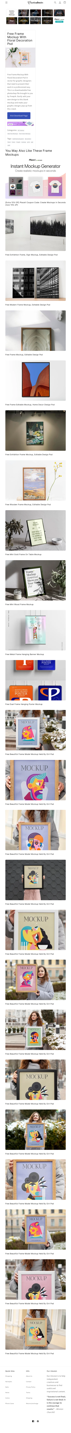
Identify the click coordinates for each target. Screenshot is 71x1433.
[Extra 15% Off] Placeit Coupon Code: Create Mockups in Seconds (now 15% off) (35, 203)
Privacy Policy (30, 1387)
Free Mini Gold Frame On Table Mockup (23, 554)
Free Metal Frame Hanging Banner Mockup (24, 654)
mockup (23, 142)
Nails (7, 1387)
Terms (28, 1392)
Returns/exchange (32, 1403)
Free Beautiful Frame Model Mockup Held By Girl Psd (29, 754)
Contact (28, 1382)
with (9, 145)
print (28, 142)
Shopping (8, 1376)
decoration (28, 139)
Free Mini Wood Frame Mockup (19, 604)
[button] (6, 2)
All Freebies (21, 130)
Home (7, 1392)
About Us (29, 1376)
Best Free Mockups (13, 133)
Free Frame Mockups (24, 133)
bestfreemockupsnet (18, 139)
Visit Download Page (19, 115)
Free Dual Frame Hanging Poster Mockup (24, 704)
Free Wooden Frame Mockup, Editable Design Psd (28, 504)
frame (13, 142)
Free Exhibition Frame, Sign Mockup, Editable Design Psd (31, 255)
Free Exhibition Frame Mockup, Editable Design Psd (29, 454)
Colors (7, 1398)
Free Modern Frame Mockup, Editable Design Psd (27, 305)
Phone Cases (9, 1403)
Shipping (29, 1398)
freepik (18, 142)
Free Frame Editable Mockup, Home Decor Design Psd (30, 405)
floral (9, 142)
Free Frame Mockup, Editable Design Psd (24, 355)
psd (32, 142)
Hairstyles (8, 1382)
